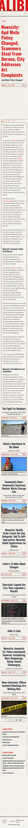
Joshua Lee (4, 85)
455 (16, 720)
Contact (12, 821)
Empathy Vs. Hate (7, 739)
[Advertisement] (14, 103)
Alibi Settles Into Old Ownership (11, 737)
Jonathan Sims (5, 418)
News (4, 21)
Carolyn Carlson (5, 454)
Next (20, 720)
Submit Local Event (20, 821)
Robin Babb (4, 501)
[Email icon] (13, 121)
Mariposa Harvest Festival (9, 755)
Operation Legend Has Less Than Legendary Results (14, 733)
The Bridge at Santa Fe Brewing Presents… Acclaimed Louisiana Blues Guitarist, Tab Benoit (14, 768)
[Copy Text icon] (11, 121)
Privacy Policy (4, 821)
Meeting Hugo (6, 742)
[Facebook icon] (6, 121)
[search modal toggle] (25, 13)
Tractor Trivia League (8, 758)
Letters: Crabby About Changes (11, 745)
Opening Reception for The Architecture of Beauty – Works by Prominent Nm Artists (14, 762)
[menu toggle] (2, 14)
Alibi (2, 574)
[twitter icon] (8, 121)
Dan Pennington (5, 600)
